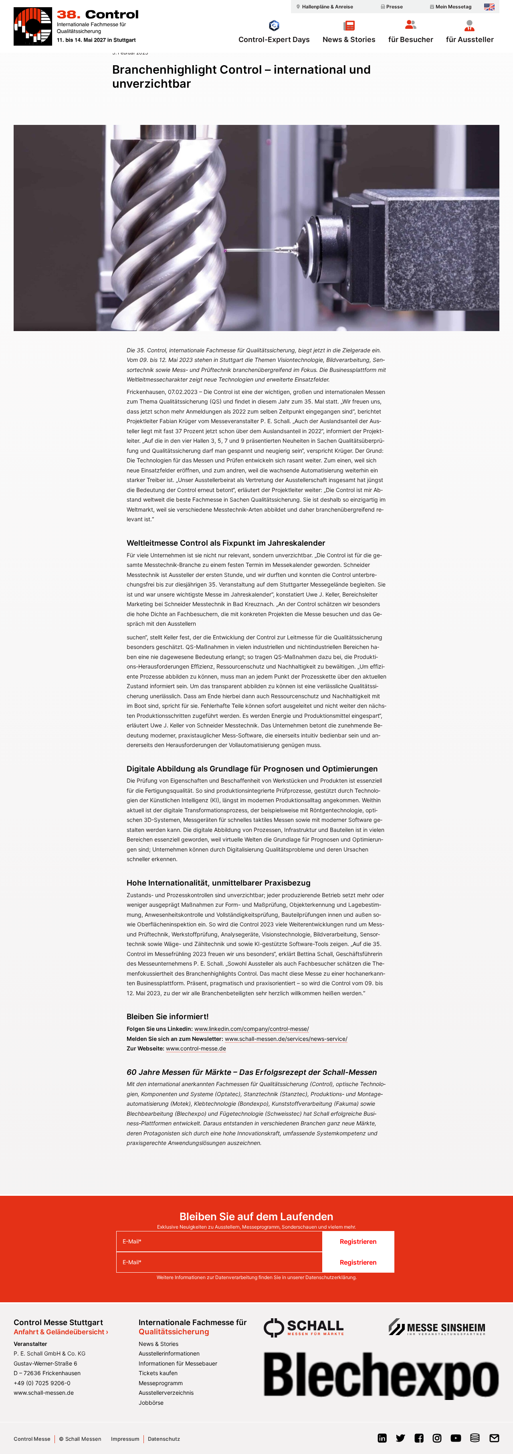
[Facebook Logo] (419, 1441)
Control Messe (32, 1439)
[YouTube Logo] (456, 1441)
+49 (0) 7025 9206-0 (42, 1383)
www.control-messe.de (196, 1048)
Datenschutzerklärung (330, 1277)
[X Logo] (400, 1441)
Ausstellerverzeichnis (166, 1392)
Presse (394, 7)
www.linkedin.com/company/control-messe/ (251, 1028)
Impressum (125, 1439)
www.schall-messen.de (44, 1392)
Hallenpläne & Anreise (327, 7)
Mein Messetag (454, 7)
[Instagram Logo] (437, 1441)
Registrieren (358, 1241)
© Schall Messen (80, 1439)
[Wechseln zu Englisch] (489, 7)
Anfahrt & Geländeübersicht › (61, 1332)
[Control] (76, 26)
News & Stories (349, 39)
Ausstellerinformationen (169, 1353)
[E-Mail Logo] (494, 1441)
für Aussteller (470, 39)
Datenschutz (164, 1439)
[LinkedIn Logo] (382, 1441)
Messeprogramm (161, 1383)
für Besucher (410, 39)
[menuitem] (323, 6)
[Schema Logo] (475, 1441)
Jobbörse (151, 1402)
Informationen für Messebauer (178, 1363)
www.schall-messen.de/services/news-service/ (286, 1038)
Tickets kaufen (158, 1373)
